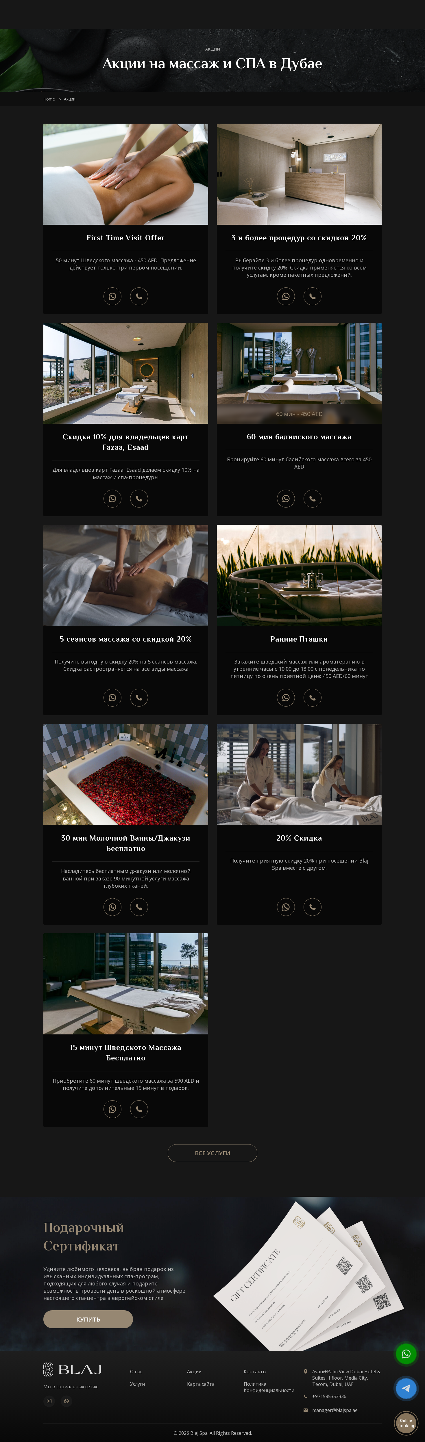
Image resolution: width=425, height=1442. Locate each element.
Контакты (255, 1371)
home (49, 99)
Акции (194, 1371)
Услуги (137, 1384)
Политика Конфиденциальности (269, 1387)
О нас (136, 1371)
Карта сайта (201, 1384)
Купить (88, 1319)
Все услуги (212, 1153)
